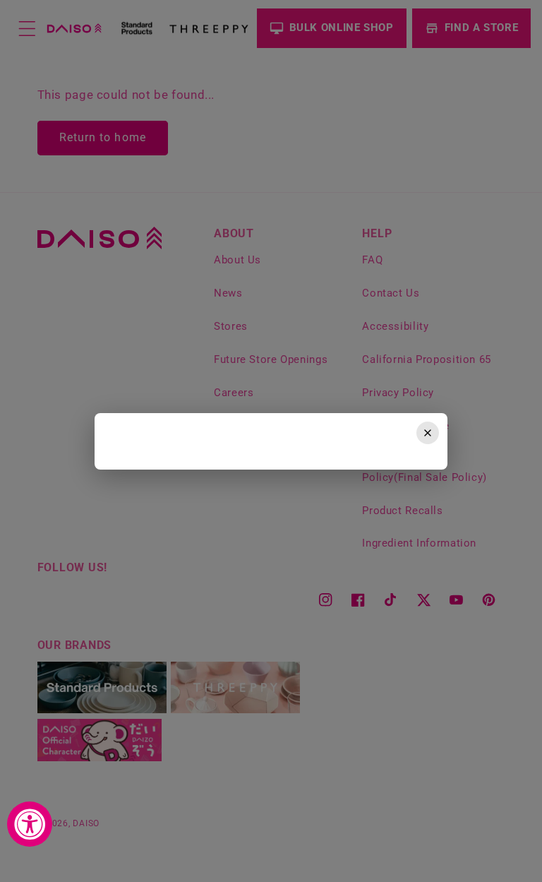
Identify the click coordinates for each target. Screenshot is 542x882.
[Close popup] (427, 433)
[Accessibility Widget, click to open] (29, 824)
